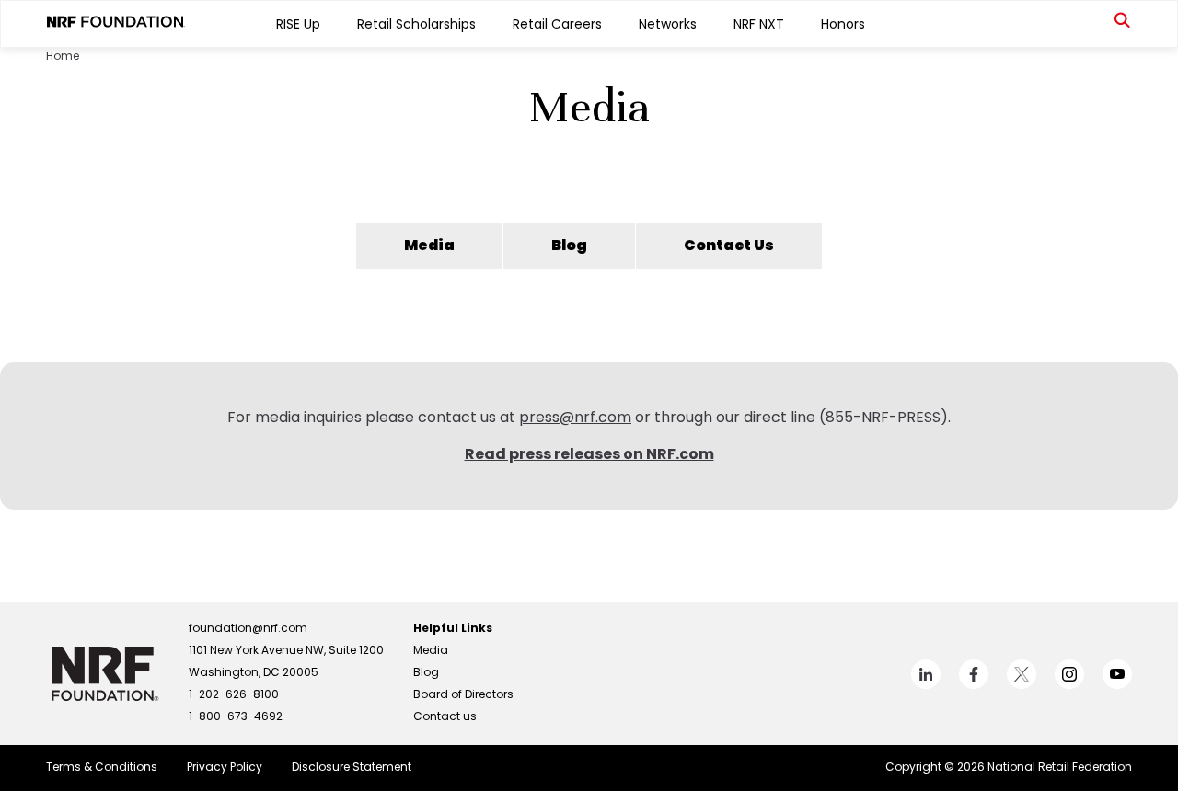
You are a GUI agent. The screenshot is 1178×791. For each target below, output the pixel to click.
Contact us (445, 716)
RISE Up (298, 24)
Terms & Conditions (101, 766)
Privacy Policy (224, 766)
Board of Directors (463, 694)
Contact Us (729, 245)
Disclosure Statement (351, 766)
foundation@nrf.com (248, 628)
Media (429, 245)
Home (62, 55)
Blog (569, 245)
